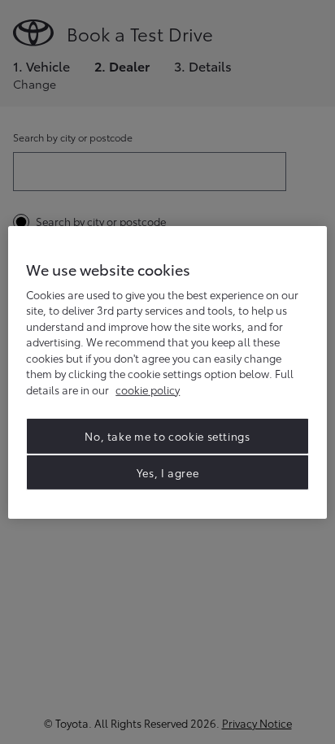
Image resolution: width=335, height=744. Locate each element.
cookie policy (147, 389)
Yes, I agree (168, 471)
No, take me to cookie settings (167, 436)
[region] (167, 371)
